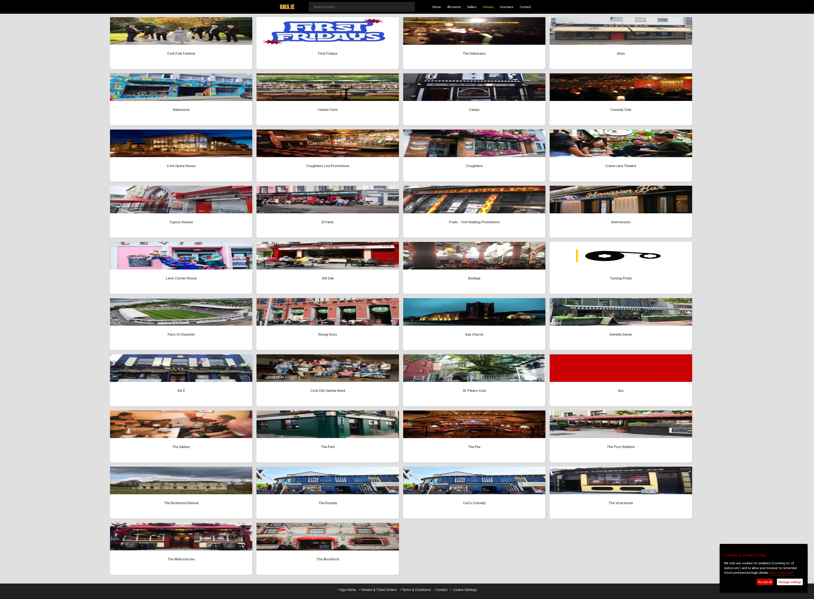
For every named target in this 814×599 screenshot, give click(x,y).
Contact (525, 7)
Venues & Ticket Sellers (379, 590)
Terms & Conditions (416, 590)
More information (782, 573)
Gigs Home (348, 590)
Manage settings (789, 582)
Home (436, 7)
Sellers (472, 7)
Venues (488, 7)
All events (454, 7)
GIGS (287, 7)
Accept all (765, 582)
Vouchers (506, 7)
